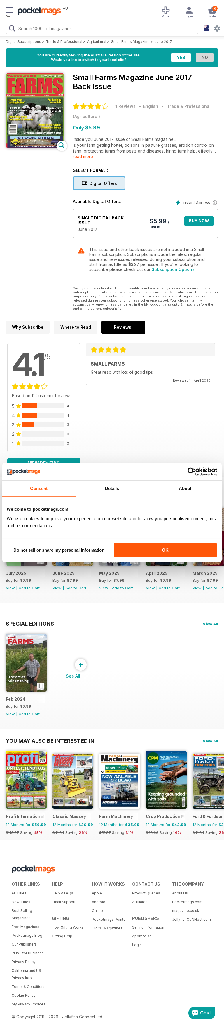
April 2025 (156, 573)
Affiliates (140, 902)
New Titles (21, 902)
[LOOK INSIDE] (35, 146)
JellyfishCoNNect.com (190, 919)
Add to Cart (29, 588)
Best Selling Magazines (22, 914)
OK (165, 550)
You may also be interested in (50, 741)
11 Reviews (125, 106)
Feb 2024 (15, 699)
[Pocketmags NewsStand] (38, 12)
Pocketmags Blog (27, 935)
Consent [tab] (39, 488)
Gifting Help (62, 936)
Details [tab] (112, 488)
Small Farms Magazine (130, 41)
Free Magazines (25, 926)
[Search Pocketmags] (12, 29)
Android (98, 902)
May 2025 (109, 573)
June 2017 (163, 41)
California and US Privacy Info (26, 974)
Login (137, 945)
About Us (180, 893)
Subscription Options (173, 269)
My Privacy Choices (29, 1004)
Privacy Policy (24, 962)
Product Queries (146, 893)
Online (97, 910)
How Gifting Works (68, 927)
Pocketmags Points (108, 919)
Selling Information (148, 927)
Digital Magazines (107, 928)
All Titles (19, 893)
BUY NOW (199, 220)
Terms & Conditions (29, 986)
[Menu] (9, 10)
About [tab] (185, 488)
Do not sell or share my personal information (58, 550)
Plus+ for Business (28, 953)
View (10, 588)
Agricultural (96, 41)
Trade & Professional (64, 41)
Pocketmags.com (187, 902)
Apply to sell (142, 936)
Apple (97, 893)
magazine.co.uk (185, 910)
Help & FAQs (62, 893)
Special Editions (30, 623)
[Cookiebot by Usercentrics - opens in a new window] (191, 471)
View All (210, 623)
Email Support (64, 902)
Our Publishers (24, 944)
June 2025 (63, 573)
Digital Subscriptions (23, 41)
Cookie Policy (24, 995)
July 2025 (16, 573)
